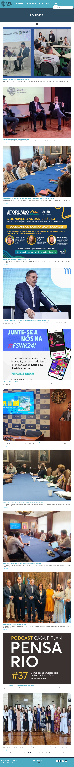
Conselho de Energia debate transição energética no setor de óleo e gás (22, 563)
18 (46, 752)
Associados (56, 5)
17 (44, 752)
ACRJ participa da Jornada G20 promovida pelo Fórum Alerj (18, 259)
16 (42, 752)
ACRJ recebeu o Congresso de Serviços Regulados (16, 139)
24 (61, 752)
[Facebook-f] (63, 761)
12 (33, 752)
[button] (37, 24)
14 (37, 752)
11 (30, 752)
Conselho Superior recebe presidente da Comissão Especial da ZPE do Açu (21, 442)
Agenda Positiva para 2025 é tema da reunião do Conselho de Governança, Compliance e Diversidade (28, 198)
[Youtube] (57, 761)
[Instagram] (60, 761)
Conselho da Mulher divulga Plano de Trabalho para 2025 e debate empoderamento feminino (27, 746)
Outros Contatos (37, 762)
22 (56, 752)
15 (39, 752)
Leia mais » (5, 83)
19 (49, 752)
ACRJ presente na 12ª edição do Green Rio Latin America (17, 79)
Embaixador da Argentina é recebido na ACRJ (14, 624)
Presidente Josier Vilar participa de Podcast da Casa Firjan (18, 685)
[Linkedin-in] (66, 761)
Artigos (41, 3)
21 (53, 752)
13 (35, 752)
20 (51, 752)
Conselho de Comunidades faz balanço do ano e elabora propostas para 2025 (23, 502)
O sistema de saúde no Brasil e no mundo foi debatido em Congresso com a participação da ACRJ (27, 320)
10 (28, 752)
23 (59, 752)
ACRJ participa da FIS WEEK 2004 (11, 381)
